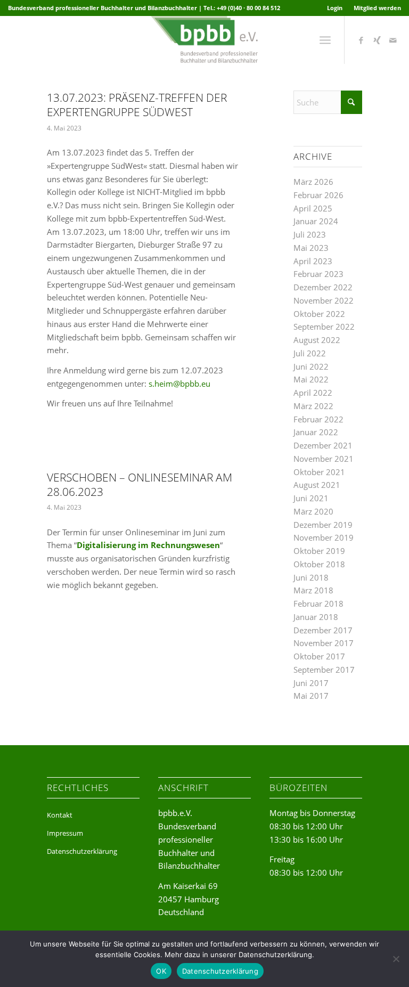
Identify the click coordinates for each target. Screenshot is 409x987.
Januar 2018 (315, 616)
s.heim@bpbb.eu (179, 383)
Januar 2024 (315, 221)
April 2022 (312, 392)
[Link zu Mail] (393, 40)
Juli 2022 (309, 353)
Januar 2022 (315, 432)
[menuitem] (335, 8)
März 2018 (313, 590)
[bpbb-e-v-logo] (204, 40)
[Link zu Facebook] (361, 40)
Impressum (65, 833)
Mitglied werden (377, 8)
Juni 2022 (311, 366)
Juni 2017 (311, 683)
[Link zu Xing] (377, 40)
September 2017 (324, 669)
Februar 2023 (318, 273)
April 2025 (312, 208)
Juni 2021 (311, 498)
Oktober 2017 (319, 656)
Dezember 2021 (323, 445)
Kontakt (59, 815)
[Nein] (395, 958)
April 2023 (312, 261)
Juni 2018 (311, 577)
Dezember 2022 (323, 287)
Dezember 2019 (323, 524)
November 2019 (323, 537)
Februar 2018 (318, 603)
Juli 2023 (309, 234)
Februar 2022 (318, 419)
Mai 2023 (311, 247)
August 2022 (316, 340)
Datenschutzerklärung (82, 851)
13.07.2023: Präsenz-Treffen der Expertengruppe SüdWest (137, 104)
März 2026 (313, 181)
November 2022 (323, 300)
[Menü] (325, 40)
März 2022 (313, 406)
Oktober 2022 (319, 313)
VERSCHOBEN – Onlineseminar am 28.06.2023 (139, 484)
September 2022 (324, 326)
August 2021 (316, 484)
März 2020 (313, 511)
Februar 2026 (318, 195)
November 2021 (323, 458)
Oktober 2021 (319, 472)
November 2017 (323, 643)
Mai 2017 (311, 695)
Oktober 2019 (319, 550)
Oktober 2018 (319, 564)
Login (334, 8)
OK (161, 971)
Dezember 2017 (323, 630)
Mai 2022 (311, 379)
